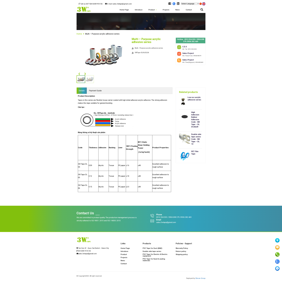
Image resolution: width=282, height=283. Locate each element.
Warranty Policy (182, 248)
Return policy (181, 251)
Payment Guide (95, 90)
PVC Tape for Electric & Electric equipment (155, 255)
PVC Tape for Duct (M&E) (152, 248)
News (177, 10)
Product (151, 10)
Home (79, 34)
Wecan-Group (200, 278)
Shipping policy (182, 254)
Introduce (138, 10)
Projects (166, 10)
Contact (189, 10)
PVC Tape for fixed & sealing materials (154, 260)
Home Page (124, 10)
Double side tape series (152, 251)
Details (82, 90)
